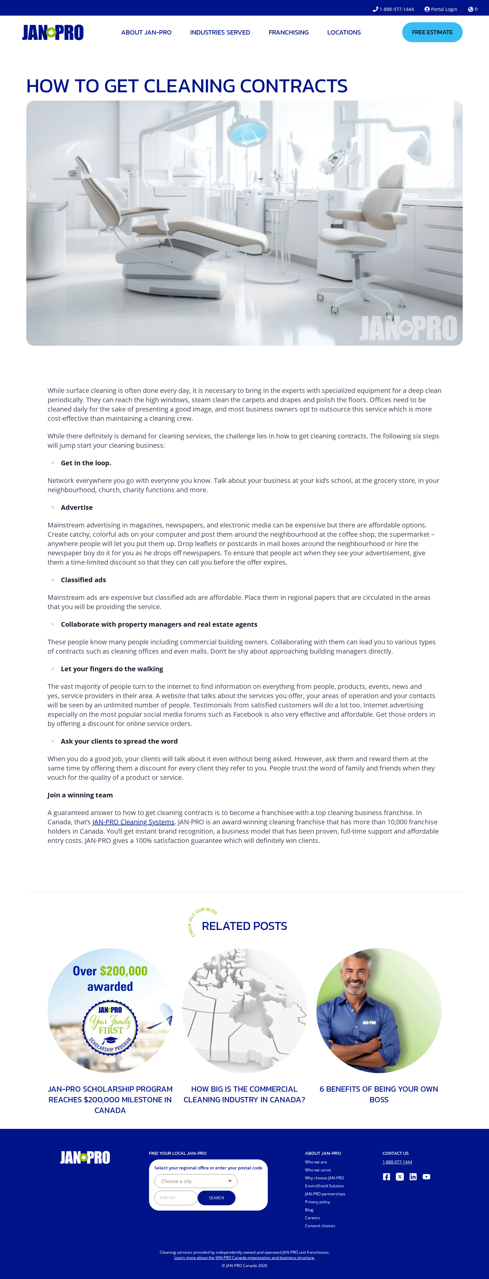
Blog (309, 1210)
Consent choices (320, 1226)
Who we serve (318, 1170)
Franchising (289, 32)
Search (216, 1198)
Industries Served (220, 32)
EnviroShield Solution (324, 1186)
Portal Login (444, 9)
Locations (344, 32)
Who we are (316, 1162)
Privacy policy (317, 1202)
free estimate (432, 32)
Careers (312, 1218)
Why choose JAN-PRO (324, 1178)
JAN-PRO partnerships (325, 1194)
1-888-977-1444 (397, 9)
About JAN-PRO (146, 32)
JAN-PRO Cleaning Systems (133, 821)
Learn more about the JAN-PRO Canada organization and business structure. (244, 1257)
